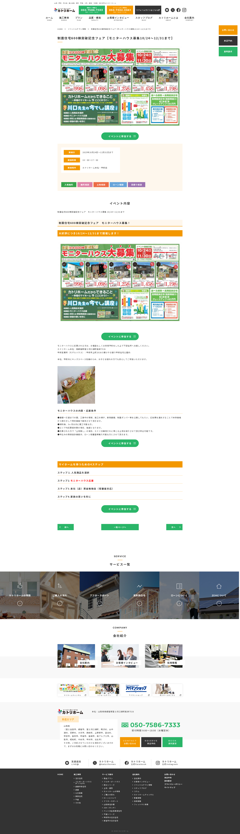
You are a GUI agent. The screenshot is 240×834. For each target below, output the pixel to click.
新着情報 (137, 798)
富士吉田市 (71, 729)
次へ (173, 527)
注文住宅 (79, 778)
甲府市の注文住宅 (111, 817)
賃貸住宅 (79, 796)
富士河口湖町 (92, 729)
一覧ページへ (120, 527)
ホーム (49, 18)
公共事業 (79, 793)
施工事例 (64, 18)
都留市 (81, 729)
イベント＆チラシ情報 (143, 785)
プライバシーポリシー (173, 784)
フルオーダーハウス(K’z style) (83, 782)
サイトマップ (169, 787)
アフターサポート (111, 801)
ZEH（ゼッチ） (110, 807)
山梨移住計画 (109, 804)
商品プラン (108, 778)
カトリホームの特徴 (112, 791)
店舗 (77, 790)
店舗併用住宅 (80, 786)
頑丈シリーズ (109, 785)
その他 (78, 803)
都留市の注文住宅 (111, 820)
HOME (60, 774)
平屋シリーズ (109, 814)
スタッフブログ (144, 18)
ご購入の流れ (109, 794)
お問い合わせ (169, 774)
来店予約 (168, 777)
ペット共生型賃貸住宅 (113, 811)
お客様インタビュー (118, 18)
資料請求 (168, 781)
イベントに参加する (120, 136)
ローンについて (110, 798)
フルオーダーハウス (112, 781)
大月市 (81, 732)
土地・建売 (108, 788)
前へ (66, 527)
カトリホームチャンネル (144, 794)
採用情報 (137, 801)
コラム (137, 791)
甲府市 (67, 736)
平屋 (77, 799)
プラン (79, 18)
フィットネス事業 (141, 804)
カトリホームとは (168, 18)
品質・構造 (95, 18)
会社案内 (189, 18)
